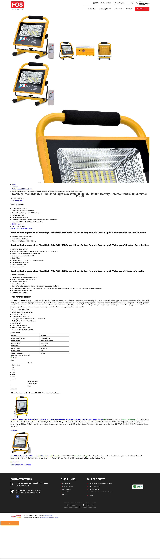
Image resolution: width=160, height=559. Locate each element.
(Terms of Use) (48, 515)
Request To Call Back (17, 228)
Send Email (141, 9)
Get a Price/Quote (16, 200)
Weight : (135, 424)
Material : (54, 422)
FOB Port (15, 275)
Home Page (92, 9)
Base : (43, 424)
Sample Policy (16, 286)
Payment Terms (17, 277)
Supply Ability (16, 279)
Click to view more (18, 224)
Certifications (16, 293)
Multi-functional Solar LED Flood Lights (101, 492)
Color (13, 258)
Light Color (15, 265)
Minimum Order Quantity (20, 236)
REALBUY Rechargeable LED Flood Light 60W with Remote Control (34, 456)
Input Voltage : (116, 424)
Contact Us (65, 492)
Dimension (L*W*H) (18, 260)
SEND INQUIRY (16, 465)
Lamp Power (16, 262)
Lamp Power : (37, 422)
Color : (27, 424)
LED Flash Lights (94, 489)
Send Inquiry (28, 228)
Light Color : (69, 422)
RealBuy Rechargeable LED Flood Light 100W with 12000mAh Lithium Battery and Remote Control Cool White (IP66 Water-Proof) (57, 419)
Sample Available (17, 284)
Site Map (65, 495)
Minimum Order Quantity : (19, 422)
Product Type (16, 253)
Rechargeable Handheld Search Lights (100, 483)
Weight (14, 249)
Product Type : (78, 458)
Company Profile (105, 9)
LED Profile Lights (94, 486)
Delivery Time (16, 281)
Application (15, 251)
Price (13, 239)
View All (91, 495)
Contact (129, 9)
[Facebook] (17, 497)
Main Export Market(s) (19, 288)
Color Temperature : (89, 422)
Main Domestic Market (19, 290)
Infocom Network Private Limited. (49, 517)
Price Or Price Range (18, 241)
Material (14, 267)
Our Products (118, 9)
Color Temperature (18, 256)
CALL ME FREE (26, 465)
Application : (79, 424)
